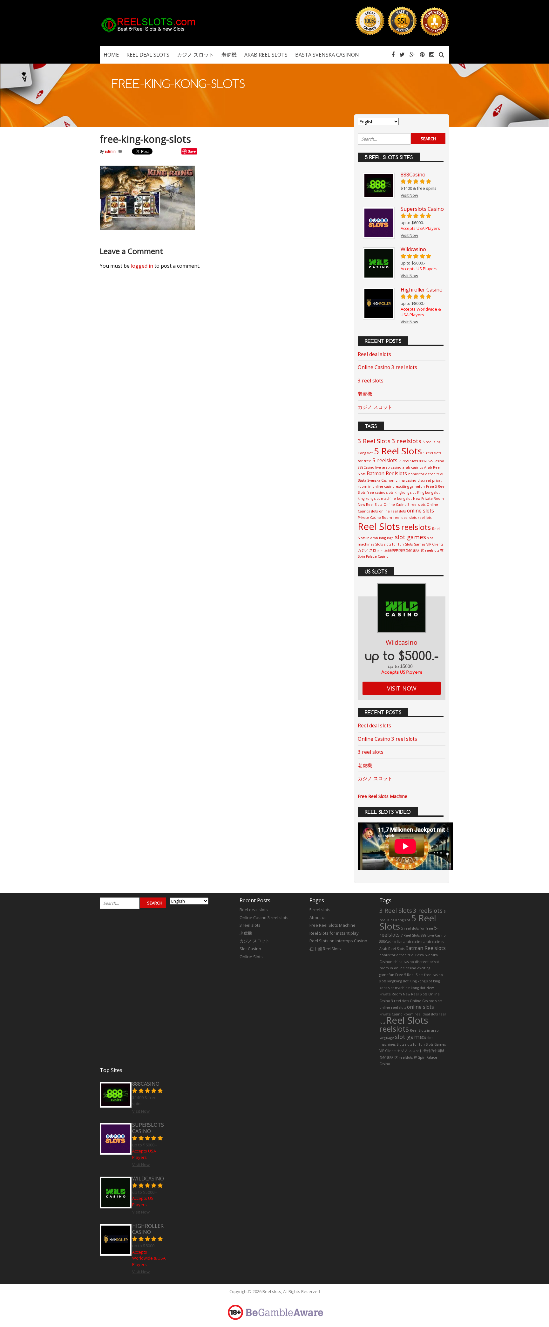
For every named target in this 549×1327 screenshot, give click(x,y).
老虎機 (365, 393)
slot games (410, 537)
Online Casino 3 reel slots (387, 367)
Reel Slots (379, 526)
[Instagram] (431, 54)
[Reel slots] (147, 33)
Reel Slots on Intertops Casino (338, 941)
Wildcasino (401, 642)
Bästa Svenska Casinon (376, 480)
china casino (406, 480)
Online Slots (251, 956)
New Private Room (428, 498)
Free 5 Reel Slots (409, 975)
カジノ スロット (375, 407)
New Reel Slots (370, 504)
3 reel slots (370, 380)
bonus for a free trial (425, 474)
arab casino (391, 467)
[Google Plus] (412, 54)
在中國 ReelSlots (325, 949)
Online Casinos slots (426, 1001)
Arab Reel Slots (391, 948)
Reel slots (271, 1291)
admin (110, 151)
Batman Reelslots (387, 473)
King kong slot (428, 492)
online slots (420, 510)
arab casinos (413, 467)
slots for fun (394, 544)
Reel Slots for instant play (334, 933)
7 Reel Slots (408, 461)
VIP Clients (434, 544)
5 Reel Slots (398, 451)
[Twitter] (402, 54)
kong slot (404, 498)
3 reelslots (406, 441)
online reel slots (392, 511)
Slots (379, 544)
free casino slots (380, 492)
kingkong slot (405, 492)
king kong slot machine (377, 498)
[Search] (441, 54)
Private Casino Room (375, 517)
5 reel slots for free (417, 928)
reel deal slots (405, 517)
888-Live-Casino (431, 461)
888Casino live (369, 467)
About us (318, 917)
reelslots (416, 527)
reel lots (424, 517)
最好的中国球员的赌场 (401, 550)
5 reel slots (319, 909)
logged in (142, 265)
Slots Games (415, 544)
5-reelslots (384, 460)
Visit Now (402, 688)
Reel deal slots (374, 354)
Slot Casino (250, 949)
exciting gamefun (410, 486)
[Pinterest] (422, 54)
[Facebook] (393, 54)
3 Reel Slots (374, 441)
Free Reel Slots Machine (332, 925)
